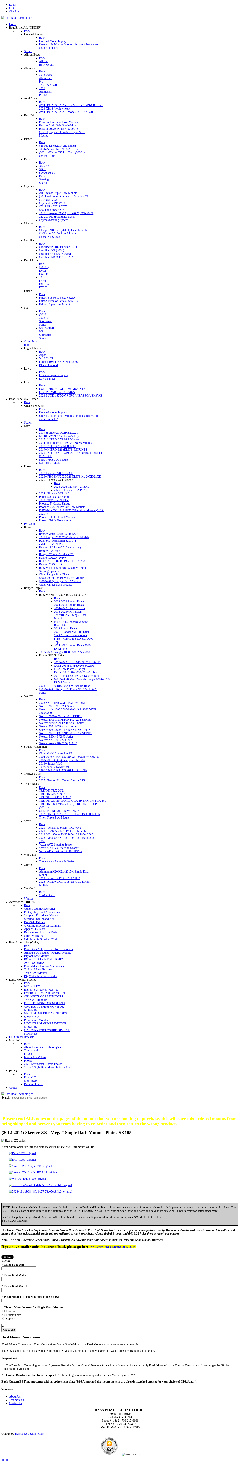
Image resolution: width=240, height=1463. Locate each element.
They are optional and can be (120, 1111)
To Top (6, 1459)
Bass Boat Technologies (29, 1433)
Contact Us (15, 1403)
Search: (6, 1097)
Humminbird (13, 1315)
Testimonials (16, 1399)
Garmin (10, 1318)
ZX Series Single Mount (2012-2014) (113, 1246)
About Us (15, 1396)
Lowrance (12, 1311)
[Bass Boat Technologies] (17, 17)
